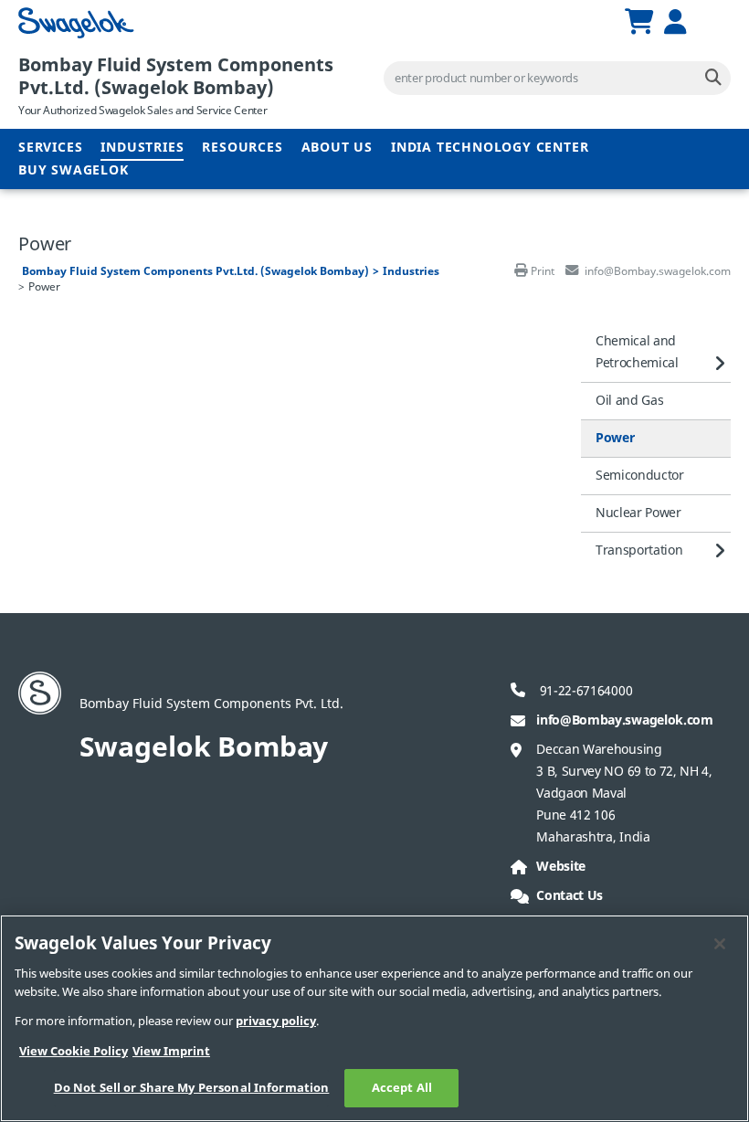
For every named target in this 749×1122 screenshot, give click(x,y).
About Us (337, 147)
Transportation (639, 550)
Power (615, 438)
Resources (242, 147)
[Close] (720, 944)
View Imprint (171, 1051)
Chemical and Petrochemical (637, 352)
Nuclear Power (638, 513)
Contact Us (569, 895)
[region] (374, 1018)
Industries (142, 147)
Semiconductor (640, 475)
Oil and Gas (629, 400)
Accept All (402, 1087)
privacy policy (276, 1021)
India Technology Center (489, 147)
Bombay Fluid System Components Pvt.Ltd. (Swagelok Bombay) (175, 77)
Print (542, 271)
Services (50, 147)
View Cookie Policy (73, 1051)
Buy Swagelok (73, 170)
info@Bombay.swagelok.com (624, 720)
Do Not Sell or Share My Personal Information (192, 1087)
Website (560, 866)
